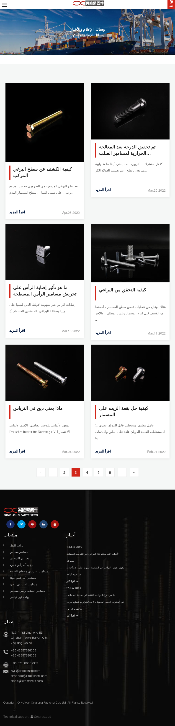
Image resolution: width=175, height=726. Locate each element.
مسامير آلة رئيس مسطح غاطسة (29, 571)
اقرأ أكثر (71, 581)
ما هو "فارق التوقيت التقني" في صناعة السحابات (91, 595)
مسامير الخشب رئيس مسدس (27, 591)
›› (134, 472)
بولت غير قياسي (19, 597)
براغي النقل (16, 545)
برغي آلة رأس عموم (21, 565)
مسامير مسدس (19, 552)
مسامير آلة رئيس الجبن (23, 584)
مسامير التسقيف (19, 558)
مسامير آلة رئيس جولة (23, 578)
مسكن (76, 35)
